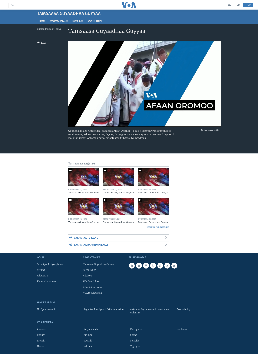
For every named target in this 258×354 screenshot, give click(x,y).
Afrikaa (41, 270)
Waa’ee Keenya (95, 21)
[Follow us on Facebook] (132, 265)
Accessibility (183, 309)
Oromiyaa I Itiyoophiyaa (50, 264)
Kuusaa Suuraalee (46, 281)
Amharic (41, 329)
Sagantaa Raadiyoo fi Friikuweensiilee (104, 309)
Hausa (40, 346)
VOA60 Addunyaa (92, 293)
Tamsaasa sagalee (59, 21)
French (41, 340)
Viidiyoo (87, 275)
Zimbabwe (182, 329)
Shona (133, 335)
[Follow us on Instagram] (146, 265)
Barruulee (77, 21)
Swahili (88, 340)
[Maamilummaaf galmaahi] (167, 265)
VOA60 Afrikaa (91, 281)
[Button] (41, 43)
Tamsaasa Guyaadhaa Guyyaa (98, 264)
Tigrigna (135, 346)
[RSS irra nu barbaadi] (174, 265)
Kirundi (88, 335)
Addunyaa (42, 275)
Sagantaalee (89, 270)
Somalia (134, 340)
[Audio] (238, 5)
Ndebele (88, 346)
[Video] (229, 5)
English (41, 335)
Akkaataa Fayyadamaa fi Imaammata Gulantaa (149, 311)
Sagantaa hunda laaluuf (158, 227)
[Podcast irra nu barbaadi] (160, 265)
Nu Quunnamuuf (46, 309)
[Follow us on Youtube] (139, 265)
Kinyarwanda (91, 329)
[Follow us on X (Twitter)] (153, 265)
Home (42, 21)
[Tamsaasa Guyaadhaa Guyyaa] (83, 177)
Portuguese (136, 329)
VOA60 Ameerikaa (93, 287)
